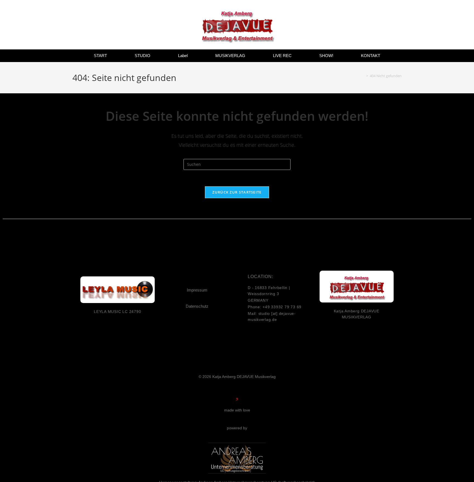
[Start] (363, 75)
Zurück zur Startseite (236, 192)
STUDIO (142, 55)
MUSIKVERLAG (230, 55)
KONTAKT (370, 55)
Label (183, 55)
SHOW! (326, 55)
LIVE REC (282, 55)
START (100, 55)
